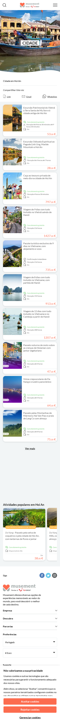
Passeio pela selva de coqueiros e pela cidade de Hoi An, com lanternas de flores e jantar (22, 535)
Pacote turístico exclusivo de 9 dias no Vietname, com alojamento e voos (38, 246)
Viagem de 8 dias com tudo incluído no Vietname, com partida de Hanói (36, 280)
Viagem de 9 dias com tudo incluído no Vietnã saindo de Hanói (37, 212)
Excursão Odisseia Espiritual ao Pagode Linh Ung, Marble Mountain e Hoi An (39, 144)
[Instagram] (54, 575)
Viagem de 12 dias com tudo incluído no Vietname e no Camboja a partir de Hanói (37, 314)
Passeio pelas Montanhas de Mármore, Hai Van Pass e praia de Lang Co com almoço (38, 416)
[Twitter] (48, 575)
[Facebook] (42, 575)
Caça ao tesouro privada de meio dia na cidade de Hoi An (37, 177)
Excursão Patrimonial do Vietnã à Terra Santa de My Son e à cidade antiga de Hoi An (39, 110)
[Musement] (29, 5)
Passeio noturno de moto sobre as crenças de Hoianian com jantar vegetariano (39, 348)
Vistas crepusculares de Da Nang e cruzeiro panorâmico (37, 380)
